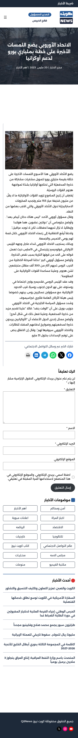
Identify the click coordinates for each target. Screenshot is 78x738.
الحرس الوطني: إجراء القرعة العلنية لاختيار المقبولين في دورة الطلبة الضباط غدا (41, 613)
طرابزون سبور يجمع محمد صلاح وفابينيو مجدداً (44, 625)
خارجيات (20, 536)
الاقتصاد (57, 527)
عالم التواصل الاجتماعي (57, 546)
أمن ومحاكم (57, 508)
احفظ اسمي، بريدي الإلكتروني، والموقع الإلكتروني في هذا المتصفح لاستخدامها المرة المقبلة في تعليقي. (38, 476)
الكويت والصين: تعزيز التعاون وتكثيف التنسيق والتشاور (40, 588)
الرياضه (20, 527)
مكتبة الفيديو (57, 564)
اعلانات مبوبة (20, 518)
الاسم (70, 428)
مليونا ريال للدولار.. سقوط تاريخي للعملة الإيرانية (43, 634)
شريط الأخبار (65, 3)
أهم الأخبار (21, 67)
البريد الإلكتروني (65, 443)
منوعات (20, 564)
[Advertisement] (39, 108)
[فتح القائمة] (5, 17)
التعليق (69, 389)
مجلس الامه (57, 555)
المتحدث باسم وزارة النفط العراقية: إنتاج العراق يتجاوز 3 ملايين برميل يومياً (39, 660)
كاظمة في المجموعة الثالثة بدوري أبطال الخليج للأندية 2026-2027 (39, 646)
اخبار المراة (57, 518)
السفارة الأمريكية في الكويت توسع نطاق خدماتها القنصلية (43, 600)
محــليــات (20, 555)
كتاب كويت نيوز (20, 546)
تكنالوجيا (58, 536)
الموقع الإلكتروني (64, 459)
